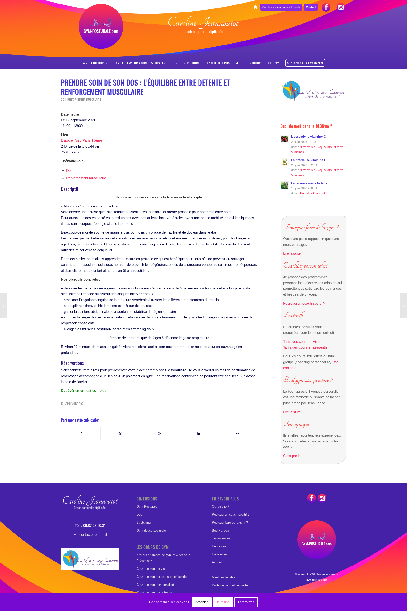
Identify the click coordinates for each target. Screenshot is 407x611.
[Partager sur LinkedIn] (198, 433)
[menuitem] (255, 7)
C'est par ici (292, 456)
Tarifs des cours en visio (301, 341)
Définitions (219, 546)
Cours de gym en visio (152, 568)
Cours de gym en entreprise (155, 592)
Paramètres (246, 602)
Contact (311, 7)
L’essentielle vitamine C (308, 136)
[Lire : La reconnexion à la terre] (285, 185)
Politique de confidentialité (230, 585)
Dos (63, 99)
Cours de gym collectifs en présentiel (162, 576)
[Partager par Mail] (237, 433)
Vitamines (297, 151)
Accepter (201, 602)
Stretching (144, 522)
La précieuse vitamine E (308, 160)
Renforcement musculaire (84, 99)
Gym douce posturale (151, 530)
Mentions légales (223, 577)
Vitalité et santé (334, 147)
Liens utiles (220, 554)
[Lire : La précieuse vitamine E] (285, 162)
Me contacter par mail (90, 535)
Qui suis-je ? (220, 506)
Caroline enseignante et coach (281, 7)
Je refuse (222, 602)
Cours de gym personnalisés (156, 584)
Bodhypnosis (221, 530)
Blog (320, 147)
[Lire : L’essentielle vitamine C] (285, 139)
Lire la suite (292, 253)
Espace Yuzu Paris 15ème (81, 140)
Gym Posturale (147, 506)
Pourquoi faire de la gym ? (230, 522)
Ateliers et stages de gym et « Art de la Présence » (163, 558)
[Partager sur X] (120, 433)
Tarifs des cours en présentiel (305, 347)
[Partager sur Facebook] (80, 433)
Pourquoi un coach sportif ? (304, 303)
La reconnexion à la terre (309, 183)
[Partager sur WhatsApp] (159, 433)
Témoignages (221, 538)
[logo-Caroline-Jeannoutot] (203, 36)
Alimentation (307, 147)
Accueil (217, 562)
